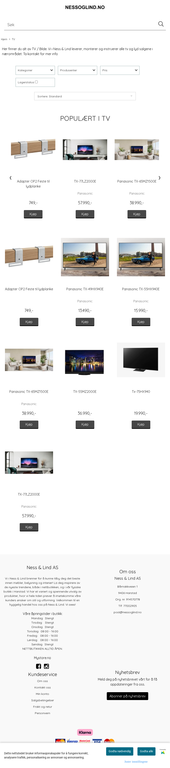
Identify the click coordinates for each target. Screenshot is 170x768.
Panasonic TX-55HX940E (141, 289)
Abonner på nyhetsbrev (127, 696)
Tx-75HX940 (141, 391)
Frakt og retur (42, 707)
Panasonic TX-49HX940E (85, 289)
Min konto (42, 694)
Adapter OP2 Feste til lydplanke (29, 289)
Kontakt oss (42, 687)
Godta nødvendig (120, 751)
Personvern (42, 713)
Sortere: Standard (50, 96)
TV (13, 39)
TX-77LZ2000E (85, 181)
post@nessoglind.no (128, 612)
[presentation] (10, 177)
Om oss (42, 681)
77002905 (130, 606)
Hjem (4, 39)
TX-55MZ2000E (85, 391)
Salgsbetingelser (42, 700)
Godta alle (146, 751)
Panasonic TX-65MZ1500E (137, 181)
